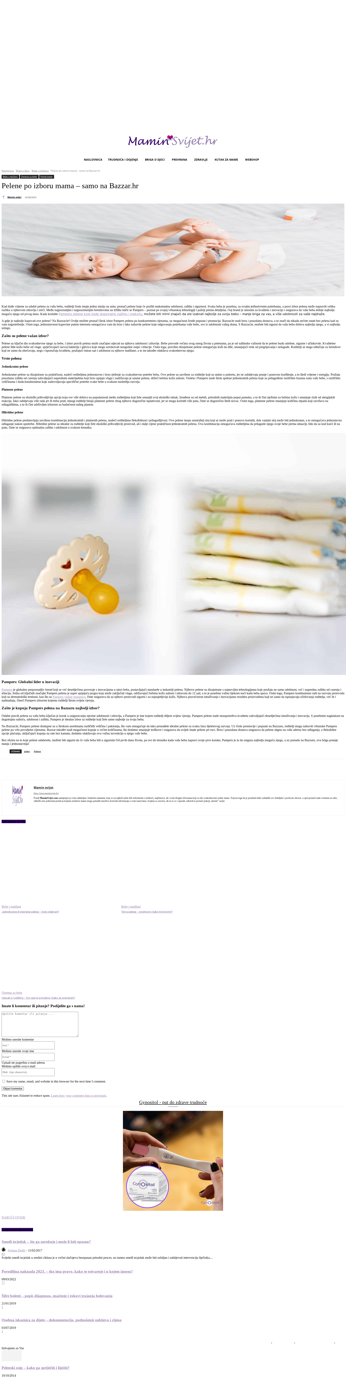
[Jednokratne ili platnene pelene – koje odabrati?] (59, 868)
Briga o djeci (23, 170)
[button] (340, 159)
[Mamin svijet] (4, 197)
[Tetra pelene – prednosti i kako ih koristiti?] (179, 868)
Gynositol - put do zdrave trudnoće (173, 1102)
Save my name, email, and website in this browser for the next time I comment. (56, 1081)
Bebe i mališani (40, 170)
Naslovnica (8, 170)
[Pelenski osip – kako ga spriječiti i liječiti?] (12, 1360)
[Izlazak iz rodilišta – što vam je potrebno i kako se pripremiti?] (59, 954)
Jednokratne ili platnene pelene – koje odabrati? (30, 911)
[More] (112, 769)
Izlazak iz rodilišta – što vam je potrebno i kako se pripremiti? (38, 997)
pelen (27, 751)
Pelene (37, 751)
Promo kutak (46, 176)
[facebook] (35, 806)
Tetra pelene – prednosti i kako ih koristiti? (147, 911)
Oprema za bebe (29, 176)
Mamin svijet (14, 197)
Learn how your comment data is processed (78, 1095)
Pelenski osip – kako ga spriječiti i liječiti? (35, 1368)
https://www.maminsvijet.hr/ (46, 793)
